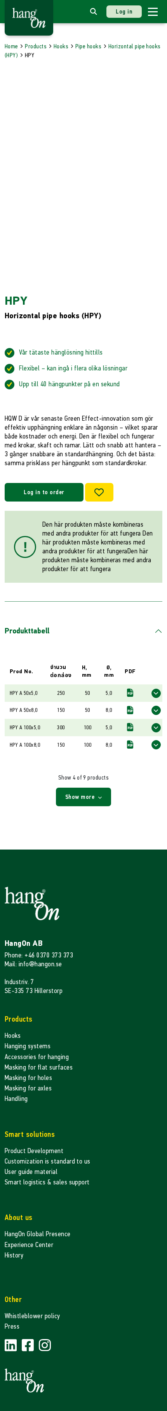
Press (12, 1326)
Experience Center (29, 1244)
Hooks (61, 46)
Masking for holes (28, 1077)
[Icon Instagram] (45, 1345)
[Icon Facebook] (29, 1345)
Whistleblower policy (32, 1316)
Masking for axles (28, 1088)
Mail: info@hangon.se (33, 964)
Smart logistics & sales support (47, 1182)
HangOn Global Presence (38, 1234)
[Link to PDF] (130, 692)
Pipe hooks (88, 46)
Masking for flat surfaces (39, 1067)
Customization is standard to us (47, 1161)
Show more (80, 797)
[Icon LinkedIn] (12, 1345)
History (14, 1255)
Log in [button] (124, 11)
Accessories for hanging (37, 1057)
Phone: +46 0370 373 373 (39, 955)
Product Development (34, 1151)
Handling (16, 1098)
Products (36, 46)
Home (11, 46)
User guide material (31, 1171)
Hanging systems (27, 1046)
